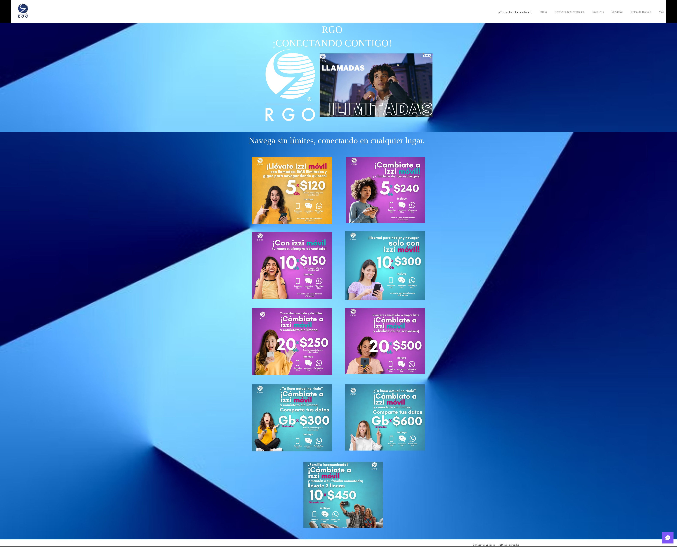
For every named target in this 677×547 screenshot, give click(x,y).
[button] (427, 113)
